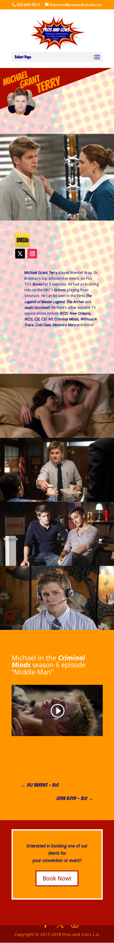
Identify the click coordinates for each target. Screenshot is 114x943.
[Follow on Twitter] (20, 254)
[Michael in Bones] (57, 177)
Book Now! (57, 878)
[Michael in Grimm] (57, 470)
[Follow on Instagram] (32, 254)
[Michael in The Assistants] (57, 598)
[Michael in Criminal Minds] (57, 534)
